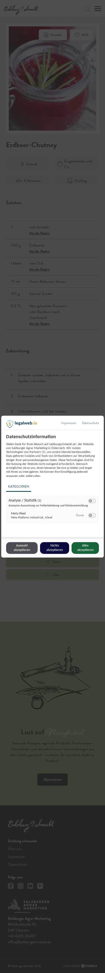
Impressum (68, 423)
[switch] (92, 501)
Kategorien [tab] (18, 486)
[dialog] (52, 487)
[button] (90, 501)
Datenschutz (90, 423)
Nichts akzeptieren (54, 548)
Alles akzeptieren (85, 548)
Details (80, 515)
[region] (53, 481)
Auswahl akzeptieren (22, 548)
